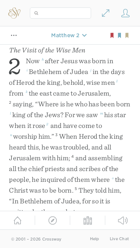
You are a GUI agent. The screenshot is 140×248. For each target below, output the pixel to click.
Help (94, 238)
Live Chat (119, 238)
